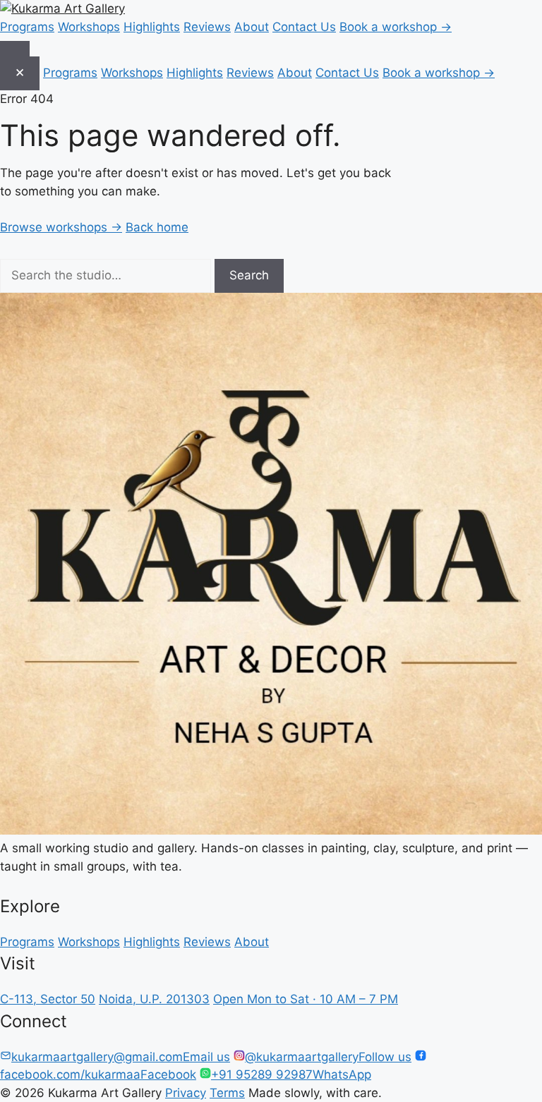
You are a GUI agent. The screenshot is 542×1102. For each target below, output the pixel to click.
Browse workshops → (61, 227)
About (251, 27)
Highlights (152, 27)
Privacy (185, 1093)
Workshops (89, 27)
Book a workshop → (395, 27)
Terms (227, 1093)
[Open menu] (15, 48)
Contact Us (304, 27)
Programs (27, 27)
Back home (157, 227)
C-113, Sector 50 (47, 999)
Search (249, 275)
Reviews (207, 27)
